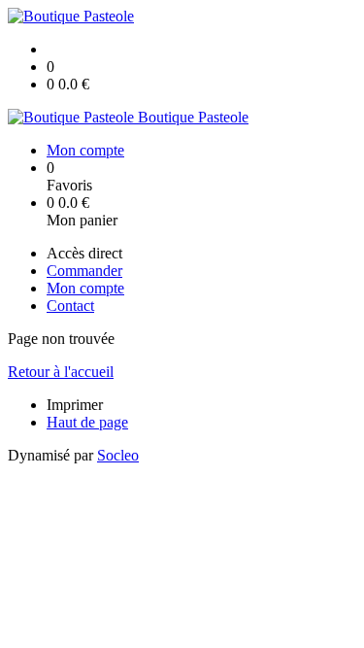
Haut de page (87, 422)
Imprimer (75, 404)
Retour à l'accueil (61, 371)
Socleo (118, 455)
